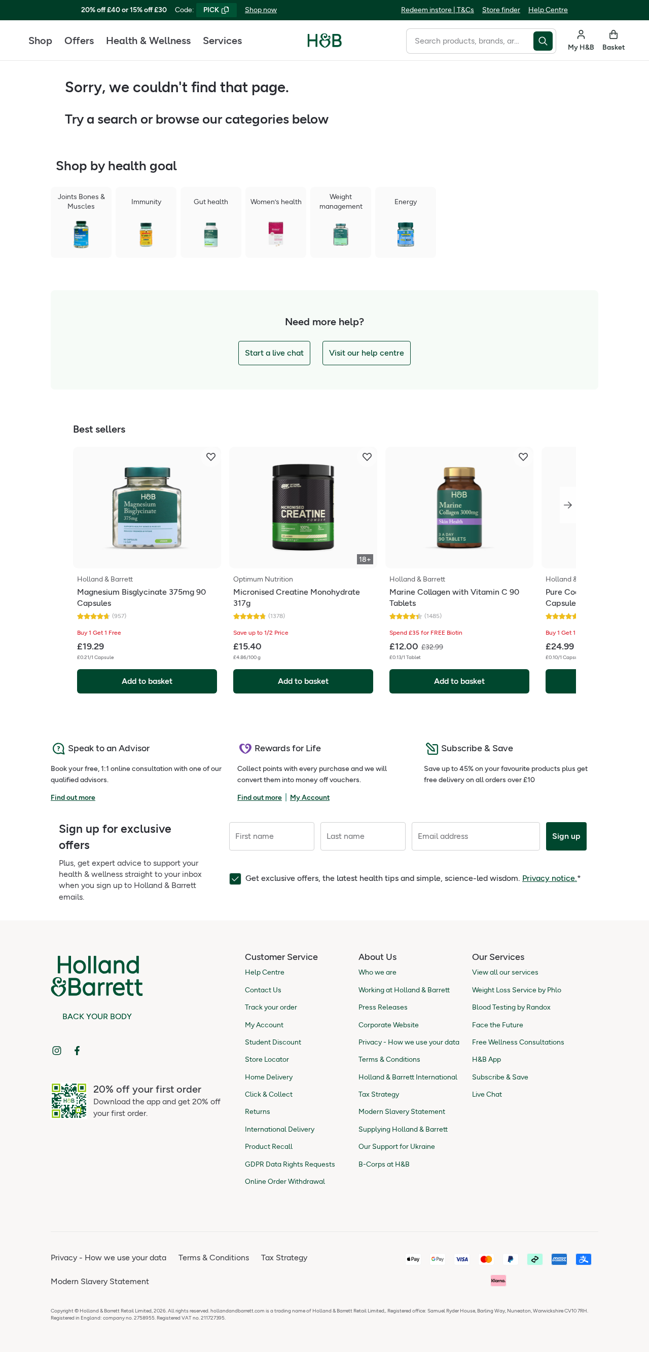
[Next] (568, 505)
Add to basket (147, 681)
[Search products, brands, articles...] (544, 41)
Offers (79, 40)
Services (222, 40)
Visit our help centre (366, 353)
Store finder (501, 10)
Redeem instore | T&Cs (437, 10)
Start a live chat (274, 353)
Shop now (261, 10)
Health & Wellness (148, 40)
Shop (40, 40)
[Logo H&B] (324, 45)
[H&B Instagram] (57, 1051)
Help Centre (548, 10)
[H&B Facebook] (77, 1051)
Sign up (566, 836)
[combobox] (469, 41)
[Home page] (324, 40)
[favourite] (211, 457)
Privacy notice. (549, 878)
